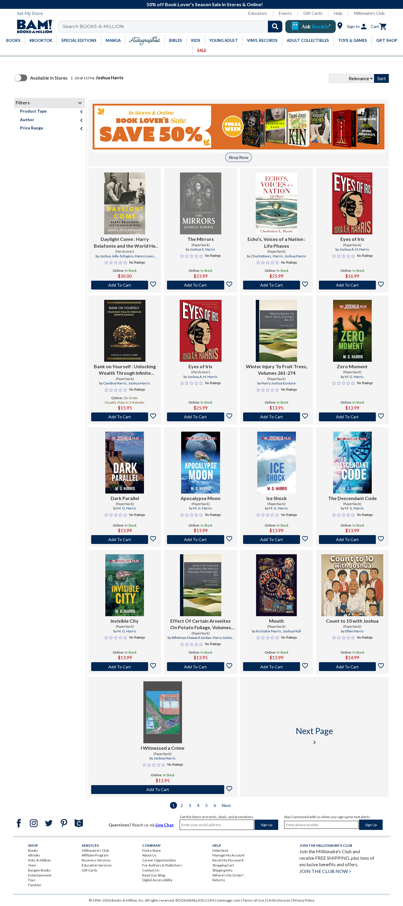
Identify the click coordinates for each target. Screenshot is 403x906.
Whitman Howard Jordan (191, 637)
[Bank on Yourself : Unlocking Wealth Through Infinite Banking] (125, 330)
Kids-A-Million (39, 860)
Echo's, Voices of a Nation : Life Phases (276, 242)
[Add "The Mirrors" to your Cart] (200, 285)
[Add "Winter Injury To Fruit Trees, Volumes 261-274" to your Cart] (276, 416)
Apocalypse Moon (200, 498)
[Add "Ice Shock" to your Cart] (276, 539)
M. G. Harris (354, 376)
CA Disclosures (278, 900)
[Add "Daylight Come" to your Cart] (124, 285)
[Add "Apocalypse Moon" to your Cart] (200, 539)
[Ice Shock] (276, 462)
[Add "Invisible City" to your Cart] (124, 666)
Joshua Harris (295, 256)
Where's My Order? (228, 875)
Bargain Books (39, 870)
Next (226, 805)
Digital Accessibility (157, 880)
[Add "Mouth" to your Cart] (276, 666)
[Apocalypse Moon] (200, 462)
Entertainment (39, 875)
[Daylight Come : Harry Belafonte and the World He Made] (125, 203)
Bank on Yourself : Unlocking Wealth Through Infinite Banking (125, 370)
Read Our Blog (153, 875)
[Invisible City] (124, 585)
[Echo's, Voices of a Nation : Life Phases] (276, 203)
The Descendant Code (352, 498)
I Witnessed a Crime (162, 748)
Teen (32, 865)
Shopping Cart (223, 865)
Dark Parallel (125, 498)
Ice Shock (276, 498)
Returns (218, 880)
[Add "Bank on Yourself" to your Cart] (124, 416)
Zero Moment (352, 366)
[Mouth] (276, 585)
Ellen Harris (354, 631)
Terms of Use (253, 900)
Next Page (314, 736)
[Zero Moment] (352, 330)
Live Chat (164, 824)
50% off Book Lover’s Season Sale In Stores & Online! (205, 4)
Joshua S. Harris (202, 249)
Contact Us (151, 870)
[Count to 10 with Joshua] (352, 585)
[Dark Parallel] (124, 462)
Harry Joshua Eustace (278, 383)
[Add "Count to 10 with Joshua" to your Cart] (352, 666)
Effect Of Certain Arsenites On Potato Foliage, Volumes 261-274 (200, 624)
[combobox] (174, 26)
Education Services (97, 865)
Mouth (276, 621)
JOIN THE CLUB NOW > (325, 871)
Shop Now (238, 157)
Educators (257, 13)
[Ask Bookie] (310, 26)
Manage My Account (228, 855)
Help (338, 13)
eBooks (34, 855)
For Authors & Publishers (162, 865)
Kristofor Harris (268, 631)
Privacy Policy (303, 900)
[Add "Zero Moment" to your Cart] (352, 416)
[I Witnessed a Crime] (163, 712)
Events (285, 13)
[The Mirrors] (200, 203)
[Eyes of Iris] (352, 203)
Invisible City (125, 621)
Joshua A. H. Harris (354, 249)
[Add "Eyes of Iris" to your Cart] (352, 285)
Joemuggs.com (228, 900)
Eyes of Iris (352, 239)
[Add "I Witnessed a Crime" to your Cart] (162, 789)
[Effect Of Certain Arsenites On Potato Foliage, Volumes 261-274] (200, 585)
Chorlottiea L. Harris (267, 256)
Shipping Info (222, 870)
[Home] (33, 26)
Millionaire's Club (369, 13)
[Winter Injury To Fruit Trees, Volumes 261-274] (276, 330)
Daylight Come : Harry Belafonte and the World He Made (124, 242)
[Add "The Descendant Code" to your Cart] (352, 539)
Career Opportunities (159, 860)
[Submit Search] (275, 26)
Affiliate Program (95, 855)
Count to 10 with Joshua (352, 621)
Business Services (96, 860)
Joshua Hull (292, 631)
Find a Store (151, 850)
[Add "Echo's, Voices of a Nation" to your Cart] (276, 285)
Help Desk (220, 850)
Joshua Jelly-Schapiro (116, 256)
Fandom (34, 885)
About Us (149, 855)
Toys (31, 880)
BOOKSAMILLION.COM (195, 900)
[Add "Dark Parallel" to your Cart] (124, 539)
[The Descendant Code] (352, 462)
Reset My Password (227, 860)
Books (33, 850)
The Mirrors (200, 239)
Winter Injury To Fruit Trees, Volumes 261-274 (276, 370)
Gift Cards (312, 13)
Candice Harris (115, 383)
